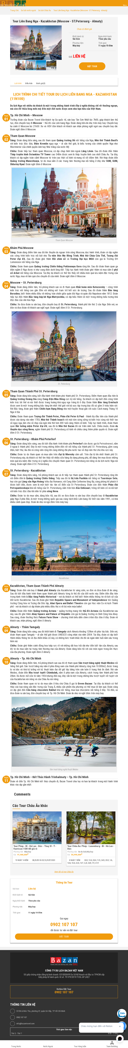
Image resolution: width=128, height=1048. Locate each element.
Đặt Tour (92, 66)
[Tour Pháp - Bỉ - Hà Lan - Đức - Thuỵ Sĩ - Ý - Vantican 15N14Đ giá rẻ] (37, 827)
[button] (58, 28)
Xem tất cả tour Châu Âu (64, 872)
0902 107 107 (21, 1017)
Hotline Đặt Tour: (64, 989)
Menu (125, 5)
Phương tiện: (78, 43)
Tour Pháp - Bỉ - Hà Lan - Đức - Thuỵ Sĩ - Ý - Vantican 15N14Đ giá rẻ (34, 847)
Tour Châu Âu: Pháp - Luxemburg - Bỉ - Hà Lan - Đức (90, 847)
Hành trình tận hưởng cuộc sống (13, 5)
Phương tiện (18, 852)
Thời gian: (102, 43)
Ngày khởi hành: (105, 36)
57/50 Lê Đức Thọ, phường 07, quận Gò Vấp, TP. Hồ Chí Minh (40, 1011)
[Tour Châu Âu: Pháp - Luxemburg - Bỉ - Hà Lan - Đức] (90, 827)
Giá (14, 855)
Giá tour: (16, 889)
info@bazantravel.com (25, 1024)
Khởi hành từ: (78, 36)
